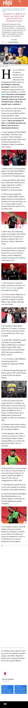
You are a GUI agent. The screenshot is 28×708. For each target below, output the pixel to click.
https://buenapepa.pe (6, 681)
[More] (22, 666)
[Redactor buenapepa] (3, 42)
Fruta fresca (8, 8)
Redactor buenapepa (13, 42)
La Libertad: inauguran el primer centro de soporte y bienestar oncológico (7, 690)
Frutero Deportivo (16, 8)
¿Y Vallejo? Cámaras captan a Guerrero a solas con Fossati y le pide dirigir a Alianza (20, 690)
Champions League (10, 288)
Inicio (3, 8)
